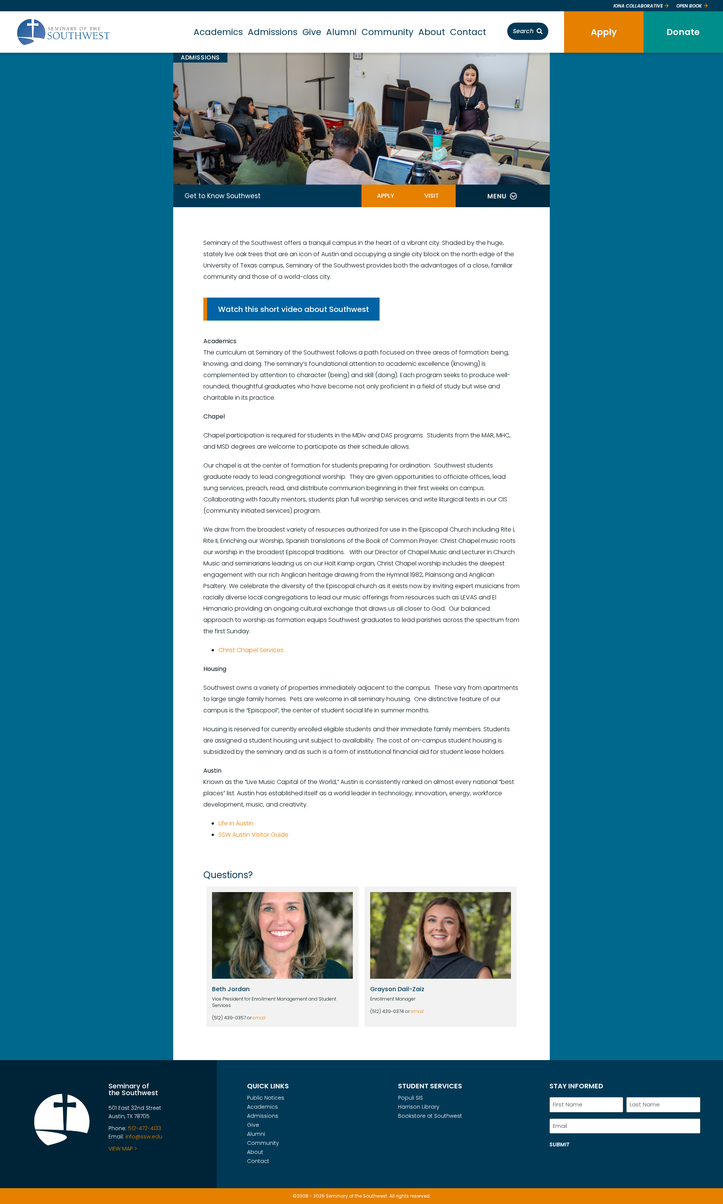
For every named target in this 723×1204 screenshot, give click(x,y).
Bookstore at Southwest (430, 1116)
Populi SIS (410, 1098)
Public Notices (265, 1098)
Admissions (272, 32)
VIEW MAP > (122, 1148)
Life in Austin (235, 823)
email (259, 1018)
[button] (502, 196)
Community (387, 32)
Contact (468, 32)
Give (311, 32)
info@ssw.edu (143, 1136)
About (431, 32)
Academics (218, 32)
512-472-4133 (144, 1128)
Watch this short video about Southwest (293, 309)
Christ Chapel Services (251, 650)
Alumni (341, 32)
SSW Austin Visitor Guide (253, 834)
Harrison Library (418, 1107)
